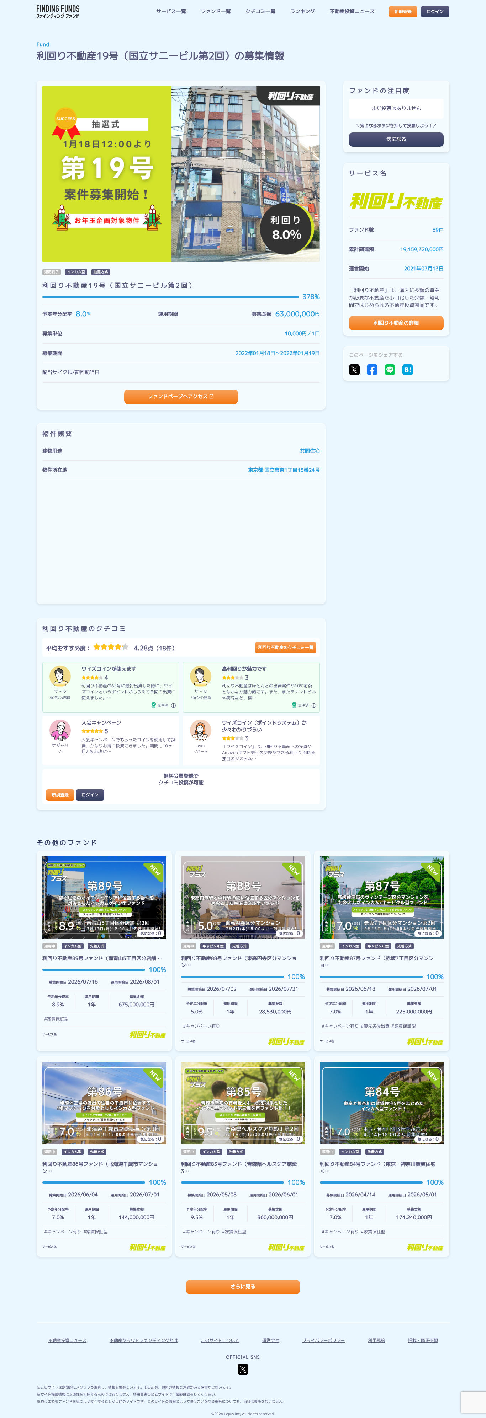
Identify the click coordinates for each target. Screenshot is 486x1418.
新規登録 (403, 12)
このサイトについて (220, 1340)
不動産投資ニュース (352, 11)
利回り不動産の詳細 (396, 323)
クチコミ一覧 (260, 11)
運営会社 (270, 1340)
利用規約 (376, 1340)
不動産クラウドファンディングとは (144, 1340)
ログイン (435, 12)
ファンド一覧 (216, 11)
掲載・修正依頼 (423, 1340)
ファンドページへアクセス (178, 396)
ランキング (302, 11)
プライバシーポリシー (323, 1340)
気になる (396, 139)
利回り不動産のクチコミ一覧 (285, 647)
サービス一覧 (171, 11)
